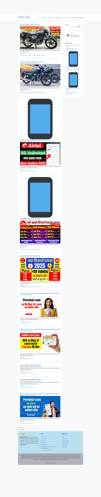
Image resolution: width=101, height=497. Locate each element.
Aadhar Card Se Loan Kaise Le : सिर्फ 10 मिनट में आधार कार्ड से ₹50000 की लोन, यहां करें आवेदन (40, 329)
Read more (22, 53)
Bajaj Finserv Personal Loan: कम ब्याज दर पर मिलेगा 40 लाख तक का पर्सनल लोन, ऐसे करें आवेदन (39, 393)
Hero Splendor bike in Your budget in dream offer (32, 61)
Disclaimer (43, 440)
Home (38, 17)
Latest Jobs (44, 17)
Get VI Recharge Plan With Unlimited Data (30, 255)
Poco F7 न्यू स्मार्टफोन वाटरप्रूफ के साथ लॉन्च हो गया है (30, 365)
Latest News (23, 55)
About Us (43, 436)
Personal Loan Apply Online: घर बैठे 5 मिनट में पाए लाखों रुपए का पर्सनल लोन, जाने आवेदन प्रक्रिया (39, 293)
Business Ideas (58, 17)
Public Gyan (24, 17)
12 (20, 429)
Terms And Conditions (46, 450)
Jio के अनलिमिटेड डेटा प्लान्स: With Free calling (30, 218)
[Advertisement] (31, 7)
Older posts (20, 427)
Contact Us (43, 438)
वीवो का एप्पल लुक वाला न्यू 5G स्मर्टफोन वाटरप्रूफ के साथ (30, 379)
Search (67, 24)
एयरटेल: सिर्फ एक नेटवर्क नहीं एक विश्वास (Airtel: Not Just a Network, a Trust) (36, 140)
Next (23, 429)
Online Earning (51, 17)
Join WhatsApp (79, 17)
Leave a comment (41, 55)
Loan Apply (73, 17)
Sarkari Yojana (66, 17)
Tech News (34, 55)
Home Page (43, 442)
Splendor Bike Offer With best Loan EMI (29, 24)
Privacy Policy (44, 444)
